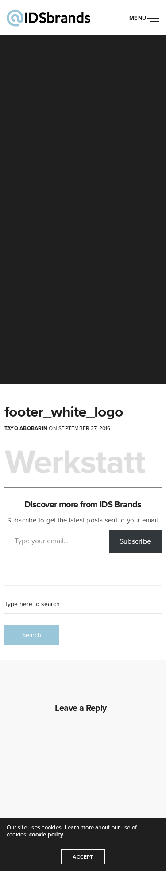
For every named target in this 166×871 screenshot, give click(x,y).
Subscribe (135, 541)
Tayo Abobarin (25, 428)
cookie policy (46, 834)
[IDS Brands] (48, 18)
